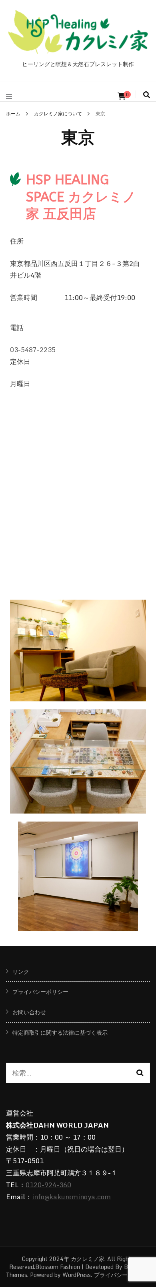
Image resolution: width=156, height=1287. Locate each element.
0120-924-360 (48, 1184)
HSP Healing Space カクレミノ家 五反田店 (81, 197)
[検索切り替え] (146, 94)
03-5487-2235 (33, 349)
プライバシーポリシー (40, 991)
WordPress (76, 1274)
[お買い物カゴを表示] (122, 95)
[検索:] (71, 1073)
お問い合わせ (29, 1012)
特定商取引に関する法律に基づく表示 (60, 1032)
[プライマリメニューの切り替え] (11, 96)
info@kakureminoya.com (71, 1196)
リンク (20, 971)
